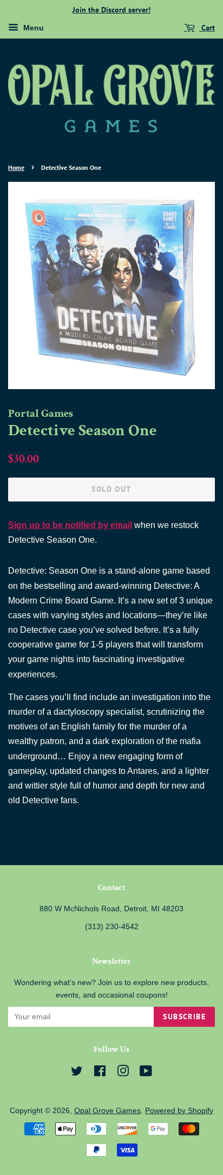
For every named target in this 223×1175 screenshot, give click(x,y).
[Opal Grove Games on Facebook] (100, 1073)
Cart (207, 28)
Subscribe (184, 1016)
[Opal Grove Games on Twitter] (77, 1073)
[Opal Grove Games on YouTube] (146, 1073)
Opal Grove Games (107, 1111)
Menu (32, 27)
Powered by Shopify (179, 1111)
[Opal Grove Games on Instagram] (123, 1073)
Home (16, 167)
